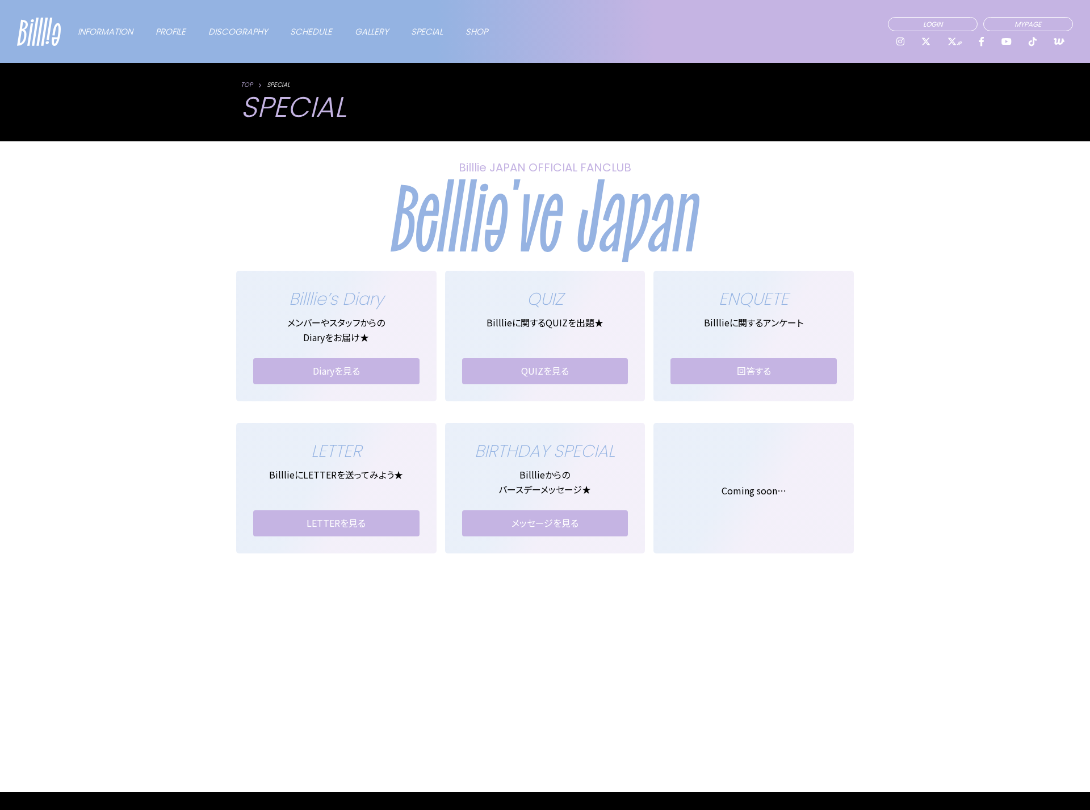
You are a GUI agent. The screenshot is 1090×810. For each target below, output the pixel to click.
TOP (247, 84)
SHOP (477, 31)
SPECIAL (427, 31)
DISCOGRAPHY (237, 31)
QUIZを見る (545, 370)
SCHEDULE (311, 31)
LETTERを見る (336, 523)
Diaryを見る (336, 370)
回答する (754, 370)
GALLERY (371, 31)
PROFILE (171, 31)
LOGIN (932, 24)
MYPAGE (1027, 24)
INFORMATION (105, 31)
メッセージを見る (545, 523)
